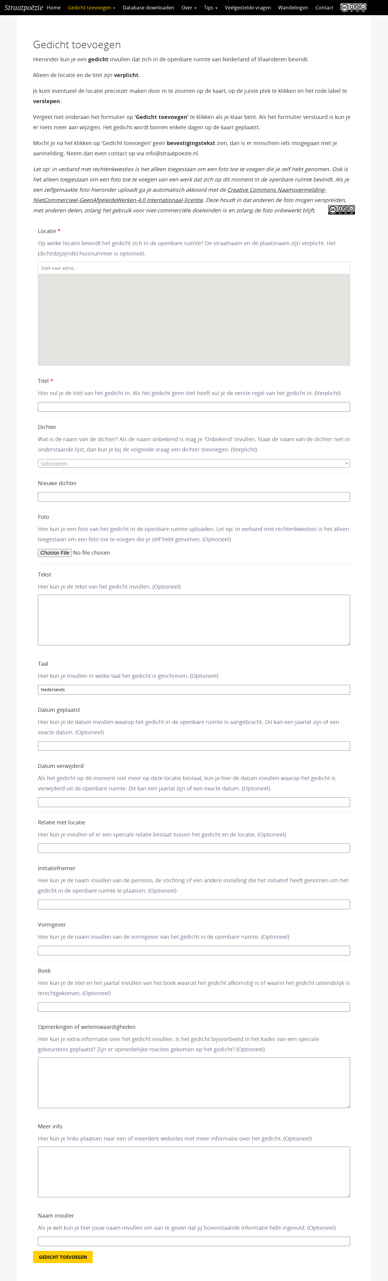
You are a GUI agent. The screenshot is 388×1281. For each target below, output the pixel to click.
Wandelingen (293, 7)
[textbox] (194, 463)
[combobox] (194, 463)
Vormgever (52, 924)
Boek (44, 970)
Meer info (50, 1126)
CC (352, 7)
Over (188, 7)
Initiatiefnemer (56, 868)
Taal (43, 663)
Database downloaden (148, 7)
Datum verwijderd (61, 765)
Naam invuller (56, 1215)
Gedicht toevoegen (90, 7)
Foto (43, 516)
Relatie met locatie (61, 822)
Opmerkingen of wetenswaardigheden (86, 1026)
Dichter (47, 427)
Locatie (49, 231)
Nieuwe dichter (57, 483)
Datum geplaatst (59, 709)
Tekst (44, 574)
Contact (324, 7)
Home (54, 7)
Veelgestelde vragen (248, 7)
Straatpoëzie (24, 7)
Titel (45, 380)
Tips (209, 7)
